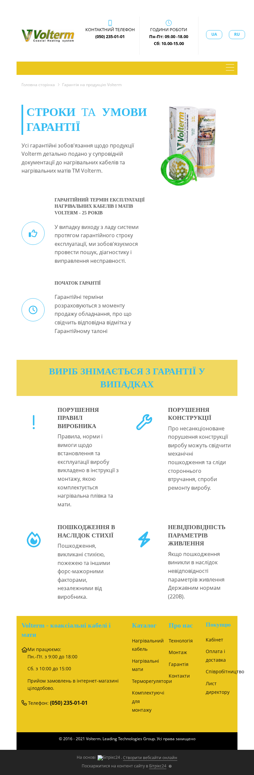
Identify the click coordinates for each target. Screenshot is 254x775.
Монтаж (178, 652)
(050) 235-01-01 (69, 702)
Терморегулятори (152, 681)
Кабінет (214, 640)
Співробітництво (225, 671)
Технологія (181, 640)
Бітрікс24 (157, 766)
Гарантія (179, 664)
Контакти (179, 676)
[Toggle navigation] (230, 68)
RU (237, 34)
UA (214, 34)
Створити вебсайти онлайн (150, 757)
